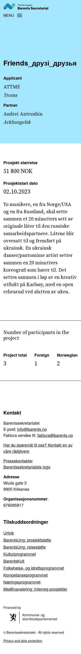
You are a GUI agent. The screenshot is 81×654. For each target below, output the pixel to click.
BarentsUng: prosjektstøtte (27, 540)
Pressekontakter (18, 461)
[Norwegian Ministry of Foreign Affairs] (34, 616)
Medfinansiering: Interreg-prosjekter (35, 589)
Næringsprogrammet (21, 582)
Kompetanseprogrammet (25, 575)
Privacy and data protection (22, 640)
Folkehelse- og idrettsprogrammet (33, 568)
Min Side (70, 6)
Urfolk (8, 533)
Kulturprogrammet (19, 554)
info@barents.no (32, 429)
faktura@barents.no (55, 435)
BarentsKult (13, 561)
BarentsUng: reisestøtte (24, 547)
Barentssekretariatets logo (26, 467)
